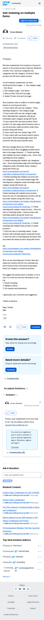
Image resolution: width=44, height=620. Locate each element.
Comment (36, 327)
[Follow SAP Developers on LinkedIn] (28, 589)
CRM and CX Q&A (10, 9)
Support (33, 608)
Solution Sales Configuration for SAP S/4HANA (21, 493)
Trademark (11, 608)
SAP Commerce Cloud (10, 48)
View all (6, 577)
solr (5, 318)
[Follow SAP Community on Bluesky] (20, 589)
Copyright (11, 602)
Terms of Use (33, 596)
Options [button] (40, 21)
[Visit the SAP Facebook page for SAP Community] (16, 589)
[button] (29, 38)
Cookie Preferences (11, 614)
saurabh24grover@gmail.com (16, 425)
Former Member (16, 32)
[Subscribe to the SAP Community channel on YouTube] (24, 589)
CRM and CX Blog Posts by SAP (16, 495)
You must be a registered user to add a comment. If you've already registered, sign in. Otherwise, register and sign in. (21, 437)
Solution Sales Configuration (14, 500)
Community (16, 3)
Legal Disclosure (33, 602)
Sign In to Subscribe (29, 21)
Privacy (11, 596)
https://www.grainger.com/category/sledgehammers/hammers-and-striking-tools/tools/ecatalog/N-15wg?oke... (22, 204)
